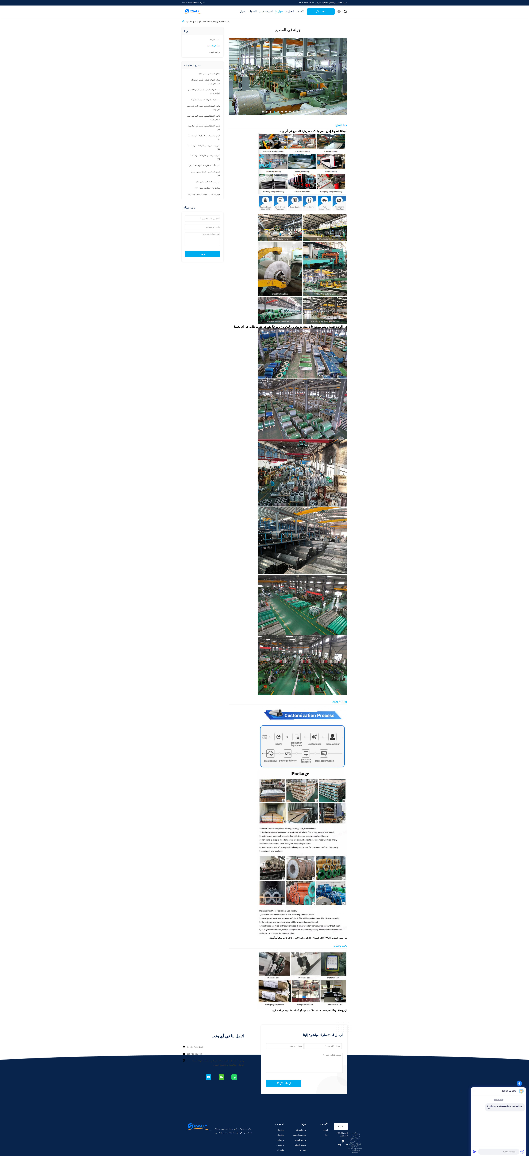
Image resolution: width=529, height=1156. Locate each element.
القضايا (325, 1130)
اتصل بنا (289, 11)
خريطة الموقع (300, 1145)
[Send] (475, 1152)
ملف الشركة (215, 39)
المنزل (188, 22)
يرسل (202, 254)
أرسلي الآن (285, 1083)
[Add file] (522, 1152)
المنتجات (252, 11)
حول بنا (279, 11)
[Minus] (474, 1091)
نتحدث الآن (321, 11)
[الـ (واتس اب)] (237, 1079)
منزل (242, 11)
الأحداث (300, 11)
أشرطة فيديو (266, 11)
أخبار (326, 1135)
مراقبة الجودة (214, 52)
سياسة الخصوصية (355, 1134)
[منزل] (193, 11)
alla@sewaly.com (194, 1054)
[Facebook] (519, 1083)
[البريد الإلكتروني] (212, 1079)
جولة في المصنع (213, 46)
